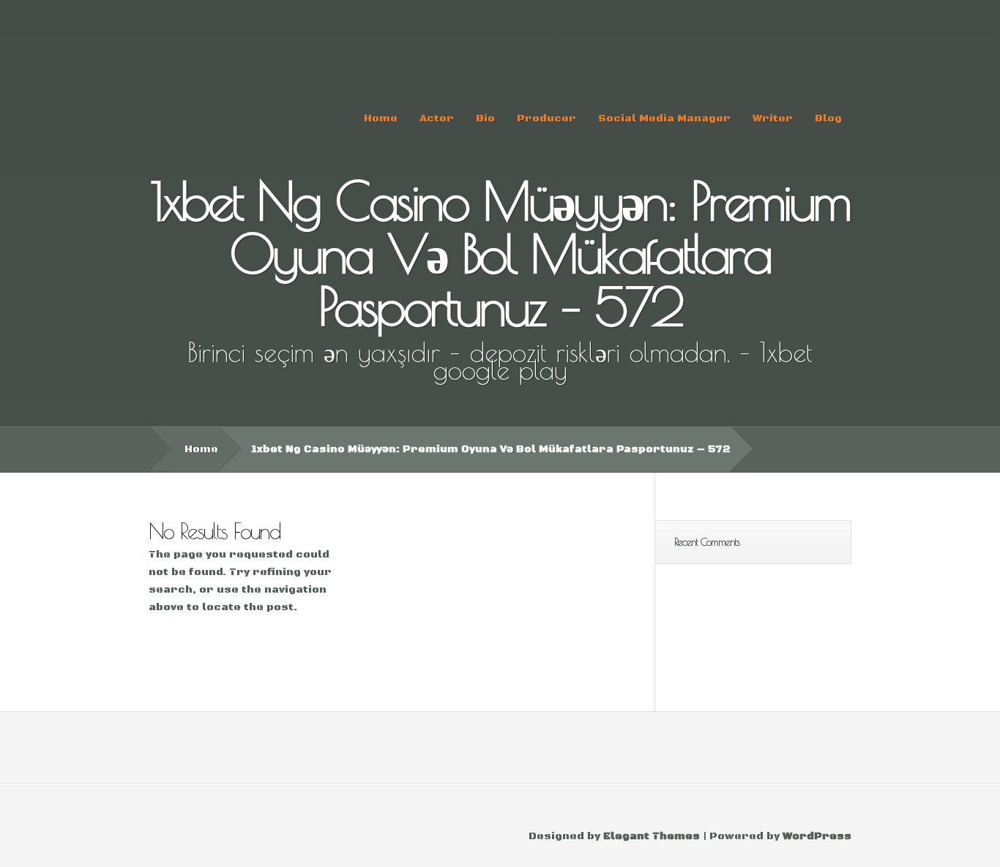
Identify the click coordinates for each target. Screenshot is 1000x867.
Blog (828, 118)
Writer (773, 118)
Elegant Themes (651, 836)
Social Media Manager (664, 118)
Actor (436, 118)
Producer (546, 118)
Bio (485, 118)
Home (381, 118)
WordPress (817, 836)
